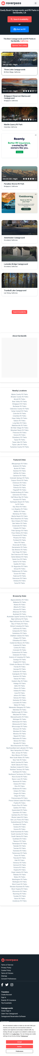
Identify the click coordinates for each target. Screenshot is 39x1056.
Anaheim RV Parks (19, 466)
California (24, 41)
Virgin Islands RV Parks (19, 872)
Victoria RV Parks (19, 867)
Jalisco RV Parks (20, 695)
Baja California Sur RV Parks (19, 621)
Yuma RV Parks (19, 583)
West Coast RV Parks (19, 884)
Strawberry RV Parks (19, 437)
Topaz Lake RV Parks (19, 445)
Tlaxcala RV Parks (19, 858)
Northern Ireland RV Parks (19, 767)
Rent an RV (21, 29)
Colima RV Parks (19, 648)
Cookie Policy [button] (16, 1034)
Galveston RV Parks (19, 495)
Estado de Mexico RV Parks (19, 664)
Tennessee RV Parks (19, 853)
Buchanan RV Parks (19, 406)
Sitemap (4, 976)
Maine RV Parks (19, 705)
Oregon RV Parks (20, 793)
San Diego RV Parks (19, 552)
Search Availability (20, 19)
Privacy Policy (6, 968)
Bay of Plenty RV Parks (19, 624)
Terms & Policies (7, 973)
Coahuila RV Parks (19, 645)
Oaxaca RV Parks (20, 784)
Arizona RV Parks (19, 609)
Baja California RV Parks (19, 619)
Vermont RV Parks (19, 865)
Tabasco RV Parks (19, 841)
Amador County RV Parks (19, 397)
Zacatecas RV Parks (19, 901)
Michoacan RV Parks (19, 722)
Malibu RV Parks (19, 511)
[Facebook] (3, 985)
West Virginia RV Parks (19, 889)
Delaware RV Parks (19, 655)
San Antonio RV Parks (19, 550)
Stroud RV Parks (19, 569)
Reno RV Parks (19, 542)
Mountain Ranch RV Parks (19, 430)
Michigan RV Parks (19, 719)
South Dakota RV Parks (19, 836)
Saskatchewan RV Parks (19, 822)
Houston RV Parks (19, 499)
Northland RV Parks (19, 772)
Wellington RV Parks (19, 882)
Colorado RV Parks (19, 650)
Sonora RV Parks (19, 435)
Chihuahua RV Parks (19, 640)
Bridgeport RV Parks (19, 404)
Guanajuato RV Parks (19, 674)
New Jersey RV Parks (19, 753)
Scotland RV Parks (19, 824)
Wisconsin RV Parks (19, 891)
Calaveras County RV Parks (19, 409)
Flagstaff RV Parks (19, 490)
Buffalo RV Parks (20, 473)
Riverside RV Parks (19, 545)
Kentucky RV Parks (19, 700)
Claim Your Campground (9, 1014)
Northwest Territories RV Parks (19, 774)
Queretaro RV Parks (19, 812)
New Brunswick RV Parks (19, 746)
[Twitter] (7, 985)
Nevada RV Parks (19, 743)
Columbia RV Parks (19, 416)
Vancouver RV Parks (19, 578)
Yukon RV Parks (19, 898)
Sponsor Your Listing (19, 45)
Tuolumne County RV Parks (19, 447)
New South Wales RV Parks (19, 758)
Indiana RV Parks (20, 691)
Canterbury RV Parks (19, 633)
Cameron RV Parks (19, 476)
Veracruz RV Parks (19, 863)
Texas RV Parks (19, 855)
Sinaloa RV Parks (20, 827)
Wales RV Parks (19, 877)
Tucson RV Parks (20, 574)
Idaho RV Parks (19, 686)
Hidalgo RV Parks (19, 683)
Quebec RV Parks (19, 808)
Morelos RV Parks (19, 734)
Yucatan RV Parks (19, 896)
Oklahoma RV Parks (19, 789)
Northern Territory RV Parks (19, 769)
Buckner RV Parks (19, 471)
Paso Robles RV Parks (20, 533)
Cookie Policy (6, 970)
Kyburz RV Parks (19, 421)
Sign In (3, 997)
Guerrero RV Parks (19, 676)
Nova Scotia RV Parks (19, 777)
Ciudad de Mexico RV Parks (19, 643)
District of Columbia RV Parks (19, 657)
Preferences (19, 1051)
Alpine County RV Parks (19, 394)
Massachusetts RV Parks (19, 717)
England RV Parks (19, 662)
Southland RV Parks (19, 839)
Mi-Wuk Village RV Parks (19, 428)
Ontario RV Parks (20, 791)
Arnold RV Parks (19, 399)
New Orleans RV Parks (20, 521)
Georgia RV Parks (19, 669)
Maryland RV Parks (19, 715)
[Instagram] (11, 985)
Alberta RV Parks (20, 607)
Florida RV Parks (19, 667)
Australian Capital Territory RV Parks (19, 617)
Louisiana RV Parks (19, 703)
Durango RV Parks (19, 485)
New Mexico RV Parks (19, 755)
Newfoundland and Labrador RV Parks (19, 748)
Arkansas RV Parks (19, 612)
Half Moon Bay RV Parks (19, 497)
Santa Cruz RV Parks (19, 559)
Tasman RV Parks (19, 848)
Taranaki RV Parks (19, 846)
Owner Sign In (6, 1011)
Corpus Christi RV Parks (19, 480)
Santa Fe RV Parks (19, 562)
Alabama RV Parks (19, 602)
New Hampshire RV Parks (19, 750)
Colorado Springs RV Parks (19, 478)
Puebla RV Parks (19, 803)
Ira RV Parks (19, 504)
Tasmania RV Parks (19, 851)
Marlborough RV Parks (19, 712)
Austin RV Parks (19, 468)
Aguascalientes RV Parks (19, 600)
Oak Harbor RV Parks (19, 523)
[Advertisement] (19, 930)
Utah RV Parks (19, 860)
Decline (19, 1046)
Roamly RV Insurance (8, 1000)
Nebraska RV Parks (19, 738)
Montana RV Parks (19, 731)
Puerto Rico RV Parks (19, 805)
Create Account (6, 995)
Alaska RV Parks (19, 605)
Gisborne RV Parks (19, 672)
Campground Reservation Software (13, 1016)
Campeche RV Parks (19, 631)
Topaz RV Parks (19, 440)
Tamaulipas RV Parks (19, 844)
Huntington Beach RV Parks (19, 502)
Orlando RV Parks (19, 528)
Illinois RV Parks (19, 688)
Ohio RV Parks (19, 786)
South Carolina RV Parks (19, 834)
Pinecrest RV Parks (19, 433)
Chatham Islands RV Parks (19, 636)
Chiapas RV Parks (19, 638)
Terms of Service (7, 965)
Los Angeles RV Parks (19, 509)
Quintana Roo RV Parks (20, 815)
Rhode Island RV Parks (20, 817)
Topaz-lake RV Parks (19, 442)
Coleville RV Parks (19, 413)
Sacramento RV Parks (19, 547)
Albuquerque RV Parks (19, 464)
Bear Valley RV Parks (19, 402)
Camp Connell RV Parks (19, 411)
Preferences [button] (24, 1036)
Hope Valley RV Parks (19, 418)
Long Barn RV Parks (19, 423)
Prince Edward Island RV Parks (19, 801)
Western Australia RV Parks (19, 887)
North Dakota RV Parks (20, 765)
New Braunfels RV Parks (19, 519)
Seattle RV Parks (20, 564)
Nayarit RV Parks (19, 736)
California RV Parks (19, 628)
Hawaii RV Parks (19, 679)
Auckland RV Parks (19, 614)
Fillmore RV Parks (19, 488)
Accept (19, 1042)
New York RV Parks (19, 760)
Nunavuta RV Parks (19, 781)
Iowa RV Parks (19, 693)
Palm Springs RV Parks (19, 531)
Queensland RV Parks (19, 810)
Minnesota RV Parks (19, 724)
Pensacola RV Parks (19, 535)
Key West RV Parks (19, 507)
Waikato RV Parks (19, 875)
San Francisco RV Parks (19, 554)
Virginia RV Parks (20, 870)
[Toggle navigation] (35, 3)
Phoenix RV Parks (19, 538)
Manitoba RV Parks (19, 710)
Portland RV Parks (19, 540)
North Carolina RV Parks (19, 762)
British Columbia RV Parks (19, 626)
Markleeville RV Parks (19, 425)
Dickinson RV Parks (19, 483)
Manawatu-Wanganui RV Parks (19, 707)
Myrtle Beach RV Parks (20, 516)
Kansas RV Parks (20, 698)
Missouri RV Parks (19, 729)
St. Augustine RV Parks (20, 566)
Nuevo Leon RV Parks (19, 779)
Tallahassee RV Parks (19, 571)
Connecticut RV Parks (19, 652)
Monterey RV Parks (19, 514)
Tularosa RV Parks (19, 576)
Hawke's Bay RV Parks (19, 681)
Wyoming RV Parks (19, 894)
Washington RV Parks (19, 879)
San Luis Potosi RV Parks (19, 820)
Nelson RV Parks (20, 741)
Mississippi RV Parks (19, 726)
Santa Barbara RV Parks (19, 557)
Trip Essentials (6, 1003)
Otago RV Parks (19, 796)
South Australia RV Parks (19, 832)
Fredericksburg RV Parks (19, 492)
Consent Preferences (8, 979)
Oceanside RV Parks (19, 526)
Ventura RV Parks (19, 581)
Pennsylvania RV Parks (19, 798)
